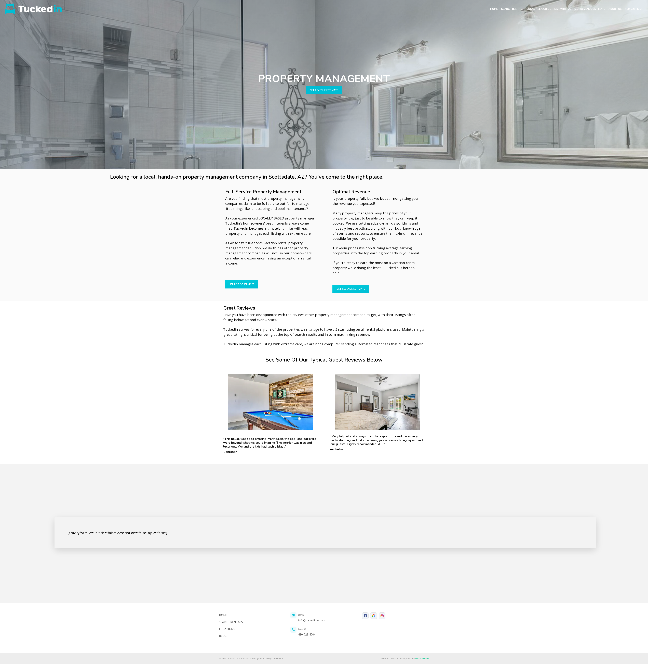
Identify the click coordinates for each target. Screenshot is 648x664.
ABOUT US (615, 9)
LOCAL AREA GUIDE (539, 9)
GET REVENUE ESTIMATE (590, 9)
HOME (494, 9)
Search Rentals (231, 622)
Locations (227, 629)
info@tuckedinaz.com (311, 620)
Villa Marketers (422, 658)
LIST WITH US (562, 9)
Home (223, 615)
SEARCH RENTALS (512, 9)
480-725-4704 (634, 9)
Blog (223, 636)
